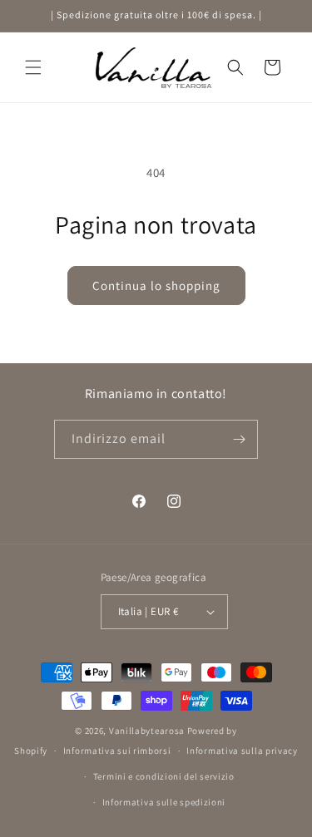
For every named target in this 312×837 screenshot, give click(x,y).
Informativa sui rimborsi (117, 750)
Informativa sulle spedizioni (164, 802)
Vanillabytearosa (147, 730)
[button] (33, 67)
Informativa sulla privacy (242, 750)
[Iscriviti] (238, 439)
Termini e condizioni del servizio (164, 776)
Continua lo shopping (156, 285)
